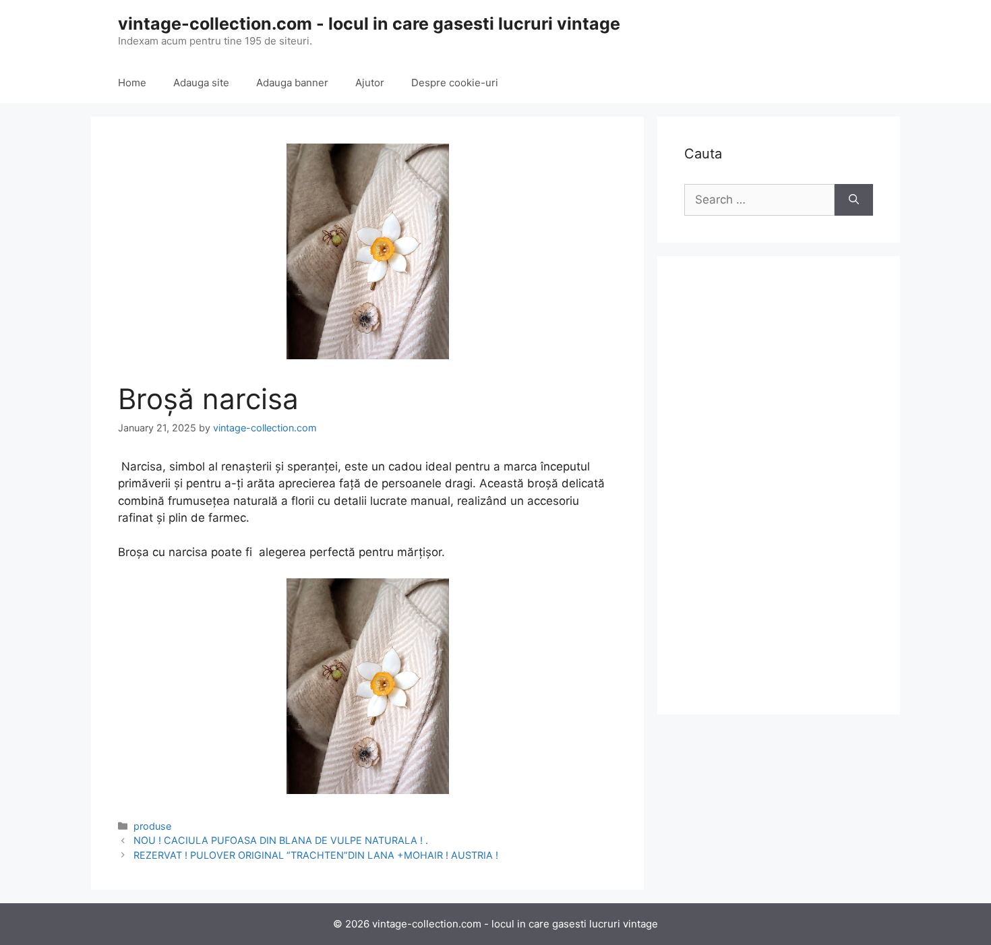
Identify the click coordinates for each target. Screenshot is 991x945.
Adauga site (201, 82)
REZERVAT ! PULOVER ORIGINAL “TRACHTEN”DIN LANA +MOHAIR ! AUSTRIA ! (315, 855)
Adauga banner (292, 82)
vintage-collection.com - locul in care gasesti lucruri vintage (369, 23)
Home (132, 82)
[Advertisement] (778, 485)
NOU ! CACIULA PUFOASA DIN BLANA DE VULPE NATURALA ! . (280, 840)
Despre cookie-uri (454, 82)
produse (152, 826)
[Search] (854, 200)
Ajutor (369, 82)
